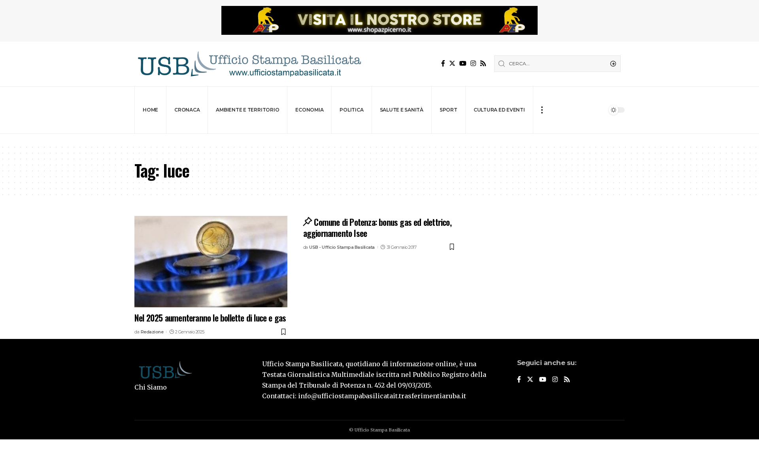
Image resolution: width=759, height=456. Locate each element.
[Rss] (483, 63)
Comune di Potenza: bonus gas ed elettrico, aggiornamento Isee (377, 228)
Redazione (152, 332)
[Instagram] (473, 63)
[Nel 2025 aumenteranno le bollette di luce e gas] (210, 262)
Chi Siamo (150, 387)
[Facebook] (443, 63)
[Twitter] (452, 63)
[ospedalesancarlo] (379, 139)
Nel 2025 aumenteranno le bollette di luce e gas (210, 317)
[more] (542, 110)
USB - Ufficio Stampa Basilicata (342, 247)
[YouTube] (462, 63)
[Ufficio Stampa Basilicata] (249, 63)
